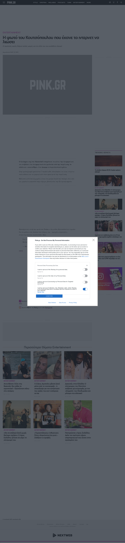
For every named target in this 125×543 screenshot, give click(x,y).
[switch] (85, 269)
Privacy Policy (73, 302)
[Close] (94, 240)
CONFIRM (49, 296)
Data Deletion (52, 302)
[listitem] (62, 265)
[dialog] (62, 271)
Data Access (62, 302)
